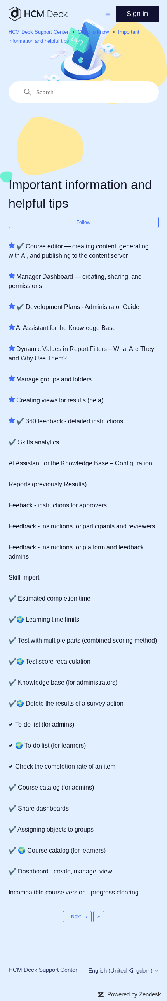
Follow (83, 222)
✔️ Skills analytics (34, 442)
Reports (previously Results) (48, 484)
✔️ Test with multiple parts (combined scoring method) (83, 640)
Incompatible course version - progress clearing (74, 892)
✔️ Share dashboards (39, 808)
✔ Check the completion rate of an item (62, 766)
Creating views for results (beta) (59, 400)
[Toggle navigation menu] (107, 13)
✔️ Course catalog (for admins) (51, 787)
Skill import (24, 577)
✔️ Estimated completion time (49, 598)
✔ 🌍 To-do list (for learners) (47, 745)
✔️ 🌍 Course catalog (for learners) (57, 850)
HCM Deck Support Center (38, 32)
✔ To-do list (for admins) (41, 724)
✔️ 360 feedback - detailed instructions (69, 421)
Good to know (93, 32)
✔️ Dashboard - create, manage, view (60, 871)
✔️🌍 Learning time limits (44, 619)
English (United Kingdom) (121, 970)
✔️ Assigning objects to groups (51, 829)
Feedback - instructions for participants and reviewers (82, 526)
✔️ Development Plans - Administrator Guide (77, 307)
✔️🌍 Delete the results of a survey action (66, 703)
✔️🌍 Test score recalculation (49, 661)
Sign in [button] (137, 13)
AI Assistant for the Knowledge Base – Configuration (80, 463)
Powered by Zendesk (134, 994)
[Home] (38, 14)
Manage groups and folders (54, 379)
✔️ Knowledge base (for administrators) (63, 682)
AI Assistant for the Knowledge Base (66, 328)
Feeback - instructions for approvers (58, 505)
